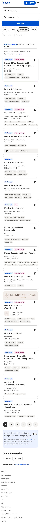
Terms (3, 521)
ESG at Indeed (6, 507)
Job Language (7, 35)
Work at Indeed (6, 493)
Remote (12, 29)
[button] (19, 65)
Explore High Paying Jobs (21, 464)
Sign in (31, 3)
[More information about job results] (29, 51)
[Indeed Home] (6, 2)
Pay (4, 29)
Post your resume (10, 44)
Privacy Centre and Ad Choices (11, 517)
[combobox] (21, 11)
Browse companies (8, 482)
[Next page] (35, 424)
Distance (22, 29)
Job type (34, 29)
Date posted (19, 35)
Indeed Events (6, 489)
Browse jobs (5, 479)
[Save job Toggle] (35, 60)
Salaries (4, 486)
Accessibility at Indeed (9, 514)
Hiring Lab (4, 471)
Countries (4, 496)
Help (2, 503)
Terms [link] (29, 439)
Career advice (6, 475)
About (3, 500)
